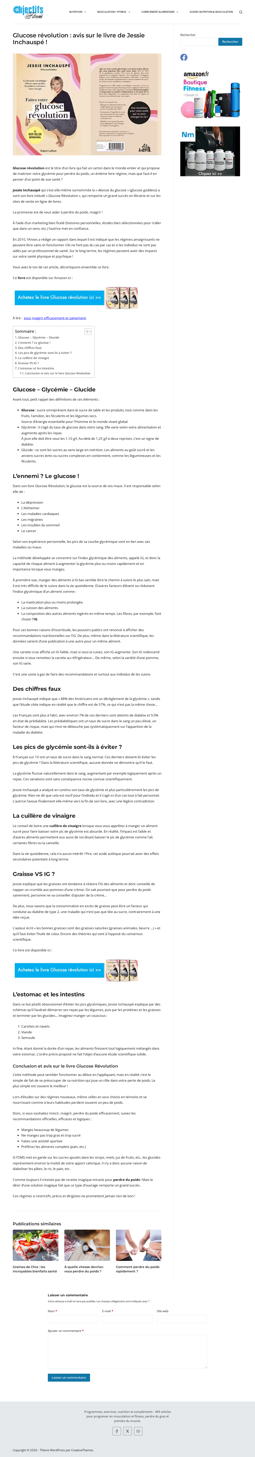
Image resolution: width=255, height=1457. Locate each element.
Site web (162, 1311)
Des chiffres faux (30, 348)
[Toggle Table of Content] (85, 331)
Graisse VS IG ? (28, 363)
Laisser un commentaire (69, 1377)
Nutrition (75, 12)
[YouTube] (138, 1431)
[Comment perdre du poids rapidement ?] (139, 1245)
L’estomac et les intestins (36, 368)
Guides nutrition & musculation (211, 12)
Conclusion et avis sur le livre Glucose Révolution (57, 373)
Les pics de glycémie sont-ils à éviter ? (45, 353)
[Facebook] (183, 57)
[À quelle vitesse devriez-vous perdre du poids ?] (87, 1245)
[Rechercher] (240, 12)
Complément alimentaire (158, 12)
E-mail (107, 1311)
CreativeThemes (82, 1450)
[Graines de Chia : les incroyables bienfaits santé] (35, 1245)
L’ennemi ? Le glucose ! (34, 343)
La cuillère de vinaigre (33, 358)
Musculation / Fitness (111, 12)
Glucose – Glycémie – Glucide (38, 337)
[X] (127, 1431)
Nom (52, 1311)
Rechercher (188, 35)
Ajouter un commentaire (66, 1331)
